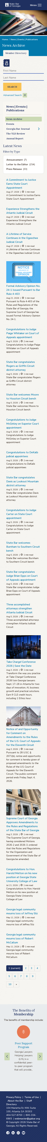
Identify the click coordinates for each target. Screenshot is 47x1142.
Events (10, 123)
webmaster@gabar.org (27, 1118)
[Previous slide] (7, 1056)
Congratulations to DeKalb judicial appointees (22, 454)
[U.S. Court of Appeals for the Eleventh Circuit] (23, 716)
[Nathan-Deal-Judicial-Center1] (23, 802)
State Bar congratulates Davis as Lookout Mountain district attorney (22, 481)
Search (12, 86)
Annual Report (14, 138)
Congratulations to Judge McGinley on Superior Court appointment (22, 423)
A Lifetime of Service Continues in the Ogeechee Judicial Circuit (22, 238)
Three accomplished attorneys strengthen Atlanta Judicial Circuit (19, 608)
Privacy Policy (13, 1097)
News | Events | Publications (24, 39)
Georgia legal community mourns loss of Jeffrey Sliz (22, 911)
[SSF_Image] (23, 647)
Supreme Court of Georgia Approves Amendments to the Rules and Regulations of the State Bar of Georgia (22, 824)
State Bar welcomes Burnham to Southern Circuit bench (23, 546)
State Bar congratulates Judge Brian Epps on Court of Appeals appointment (22, 576)
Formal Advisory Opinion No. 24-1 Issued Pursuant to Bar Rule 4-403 (23, 290)
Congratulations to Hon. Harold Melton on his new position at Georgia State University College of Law (21, 875)
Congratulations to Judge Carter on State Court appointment (21, 514)
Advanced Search (12, 95)
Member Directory (16, 53)
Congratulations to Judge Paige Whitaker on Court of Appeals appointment (22, 333)
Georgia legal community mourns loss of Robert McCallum (21, 938)
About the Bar (15, 1100)
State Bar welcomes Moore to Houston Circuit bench (22, 396)
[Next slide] (40, 1056)
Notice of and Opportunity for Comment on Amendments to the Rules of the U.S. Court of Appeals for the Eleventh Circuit (23, 737)
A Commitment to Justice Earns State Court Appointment (21, 184)
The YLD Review (15, 133)
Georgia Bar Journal (18, 128)
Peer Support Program (23, 1045)
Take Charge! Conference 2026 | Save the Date (21, 664)
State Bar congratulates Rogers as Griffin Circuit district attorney (20, 366)
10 (9, 984)
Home (5, 39)
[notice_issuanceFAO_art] (23, 272)
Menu (33, 5)
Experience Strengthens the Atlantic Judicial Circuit (22, 211)
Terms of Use (31, 1097)
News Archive (14, 119)
